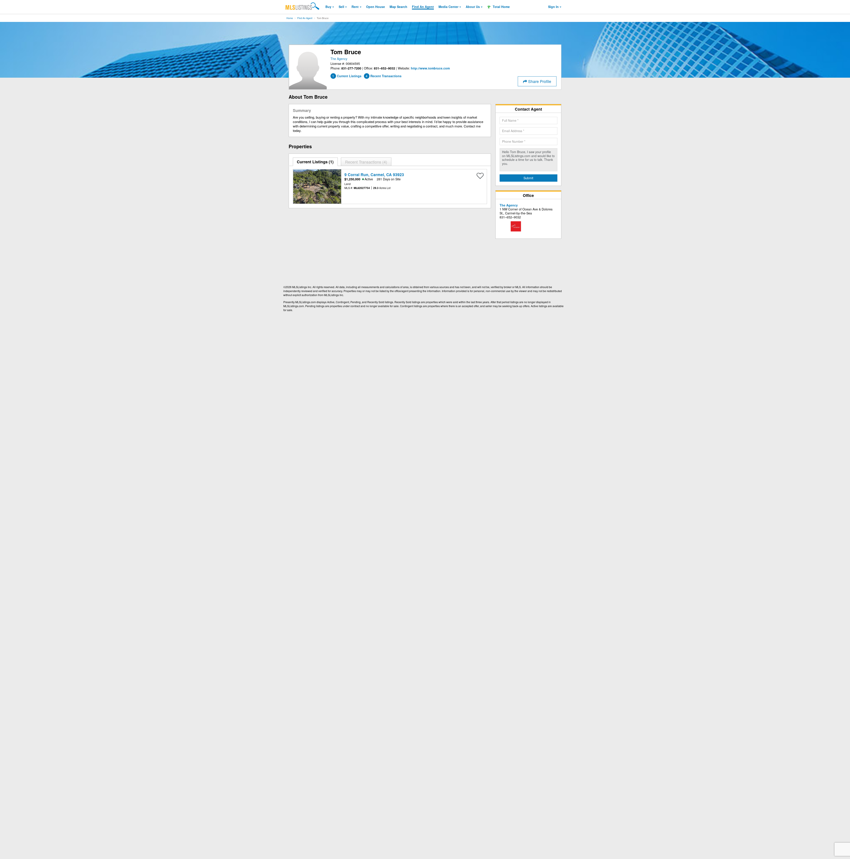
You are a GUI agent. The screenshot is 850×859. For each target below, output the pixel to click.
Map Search (398, 6)
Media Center (448, 6)
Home (289, 18)
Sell (341, 6)
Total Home (501, 6)
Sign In (553, 6)
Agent (423, 6)
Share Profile (539, 81)
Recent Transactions (365, 162)
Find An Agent (304, 18)
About (473, 6)
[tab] (315, 162)
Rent (355, 6)
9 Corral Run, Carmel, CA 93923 (374, 174)
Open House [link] (375, 6)
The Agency (338, 58)
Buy (328, 6)
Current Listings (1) (315, 162)
